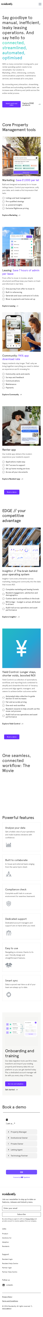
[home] (7, 4)
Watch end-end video (11, 104)
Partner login (7, 1268)
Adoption (5, 1242)
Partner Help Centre (9, 1272)
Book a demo (12, 492)
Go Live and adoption (15, 1084)
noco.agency (6, 1308)
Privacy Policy (7, 1297)
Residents (5, 1246)
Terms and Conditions (10, 1301)
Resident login (7, 1259)
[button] (39, 4)
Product (5, 1234)
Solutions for (6, 1238)
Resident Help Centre (10, 1263)
